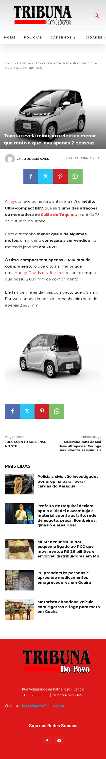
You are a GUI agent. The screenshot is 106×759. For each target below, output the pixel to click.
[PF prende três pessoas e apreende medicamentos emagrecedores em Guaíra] (19, 580)
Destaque (24, 63)
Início (8, 63)
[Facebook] (30, 176)
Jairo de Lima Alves (33, 159)
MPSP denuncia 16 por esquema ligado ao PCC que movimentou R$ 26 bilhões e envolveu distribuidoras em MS (68, 549)
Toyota (15, 201)
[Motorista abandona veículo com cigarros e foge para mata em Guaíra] (19, 609)
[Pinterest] (60, 176)
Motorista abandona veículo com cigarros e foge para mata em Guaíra (68, 606)
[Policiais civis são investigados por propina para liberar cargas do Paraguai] (19, 484)
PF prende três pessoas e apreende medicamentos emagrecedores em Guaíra (64, 577)
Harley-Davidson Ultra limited (42, 272)
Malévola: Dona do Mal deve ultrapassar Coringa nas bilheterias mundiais (80, 446)
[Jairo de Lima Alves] (10, 159)
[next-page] (16, 628)
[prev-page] (8, 628)
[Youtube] (59, 740)
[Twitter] (45, 176)
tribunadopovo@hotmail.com (43, 705)
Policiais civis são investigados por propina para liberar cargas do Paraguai (68, 481)
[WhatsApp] (75, 176)
